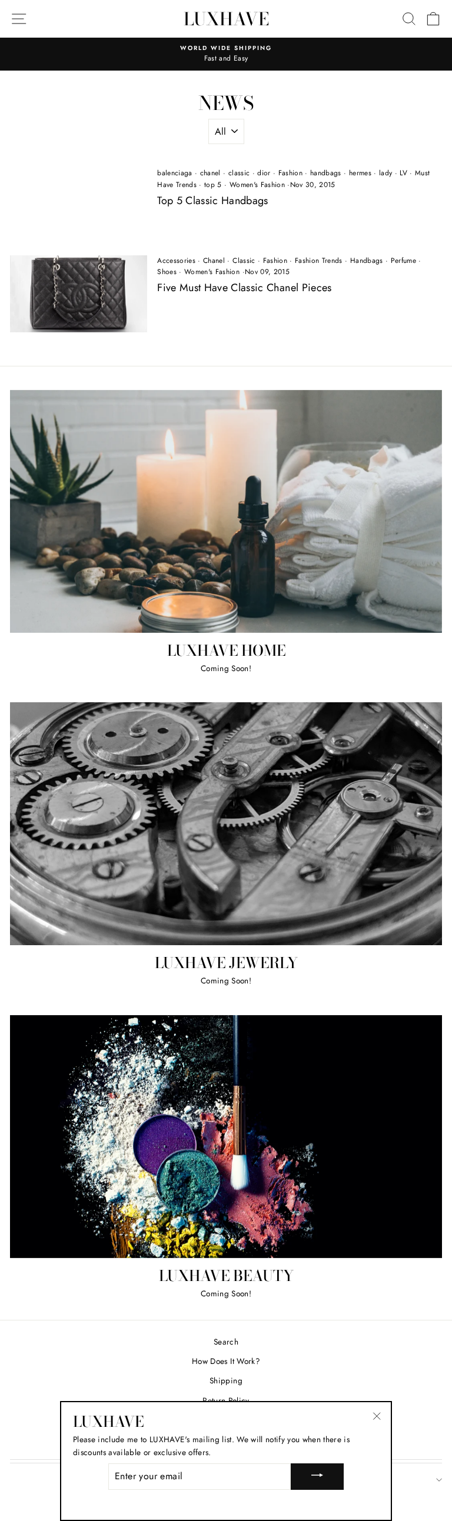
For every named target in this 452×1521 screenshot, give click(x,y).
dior (263, 173)
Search (226, 1341)
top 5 (213, 184)
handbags (325, 173)
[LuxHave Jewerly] (226, 823)
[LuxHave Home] (226, 511)
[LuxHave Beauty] (226, 1136)
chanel (210, 173)
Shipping (226, 1380)
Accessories (176, 260)
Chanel (214, 260)
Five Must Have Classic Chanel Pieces (244, 287)
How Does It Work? (226, 1361)
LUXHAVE (226, 18)
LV (403, 173)
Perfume (403, 260)
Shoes (167, 271)
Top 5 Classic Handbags (212, 200)
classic (239, 173)
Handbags (366, 260)
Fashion (290, 173)
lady (385, 173)
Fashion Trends (319, 260)
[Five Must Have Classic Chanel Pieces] (78, 293)
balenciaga (174, 173)
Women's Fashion (257, 184)
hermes (360, 173)
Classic (243, 260)
